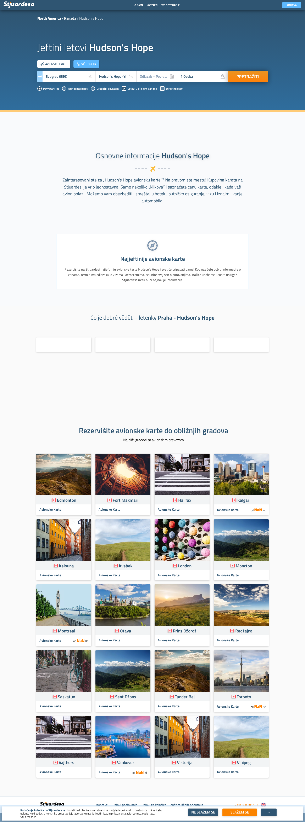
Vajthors (66, 762)
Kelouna (66, 565)
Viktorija (185, 762)
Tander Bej (185, 696)
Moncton (244, 565)
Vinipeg (244, 762)
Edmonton (66, 500)
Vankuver (125, 762)
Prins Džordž (184, 630)
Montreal (66, 630)
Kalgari (243, 500)
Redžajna (244, 630)
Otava (125, 630)
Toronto (244, 696)
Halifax (184, 500)
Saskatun (66, 696)
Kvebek (125, 565)
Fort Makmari (125, 500)
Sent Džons (125, 696)
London (185, 565)
